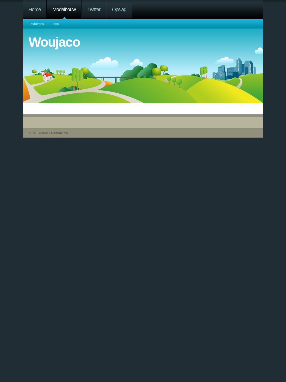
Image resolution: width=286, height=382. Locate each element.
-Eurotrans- (37, 23)
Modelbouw (64, 9)
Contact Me (59, 133)
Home (34, 9)
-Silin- (56, 23)
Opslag (119, 9)
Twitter (93, 9)
